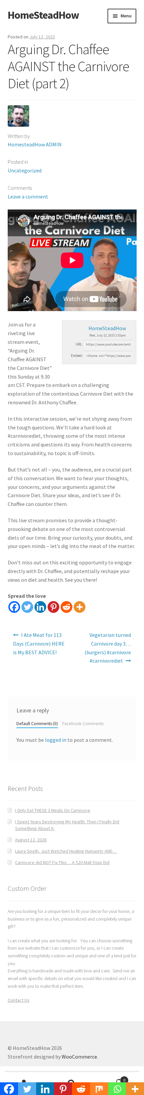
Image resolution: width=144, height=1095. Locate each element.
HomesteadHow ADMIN (35, 144)
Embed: (77, 355)
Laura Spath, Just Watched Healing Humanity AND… (66, 851)
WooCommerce (79, 1056)
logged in (55, 739)
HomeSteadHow (43, 15)
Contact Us (18, 1000)
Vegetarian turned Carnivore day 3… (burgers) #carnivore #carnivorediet (107, 648)
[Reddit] (66, 607)
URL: (79, 344)
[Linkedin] (40, 607)
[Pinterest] (53, 607)
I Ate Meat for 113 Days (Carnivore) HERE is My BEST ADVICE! (39, 644)
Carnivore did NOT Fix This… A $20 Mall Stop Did (62, 862)
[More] (79, 607)
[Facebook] (14, 607)
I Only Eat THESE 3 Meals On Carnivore (52, 810)
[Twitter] (27, 607)
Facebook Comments (82, 723)
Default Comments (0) (37, 723)
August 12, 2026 (31, 840)
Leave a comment (28, 196)
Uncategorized (25, 170)
